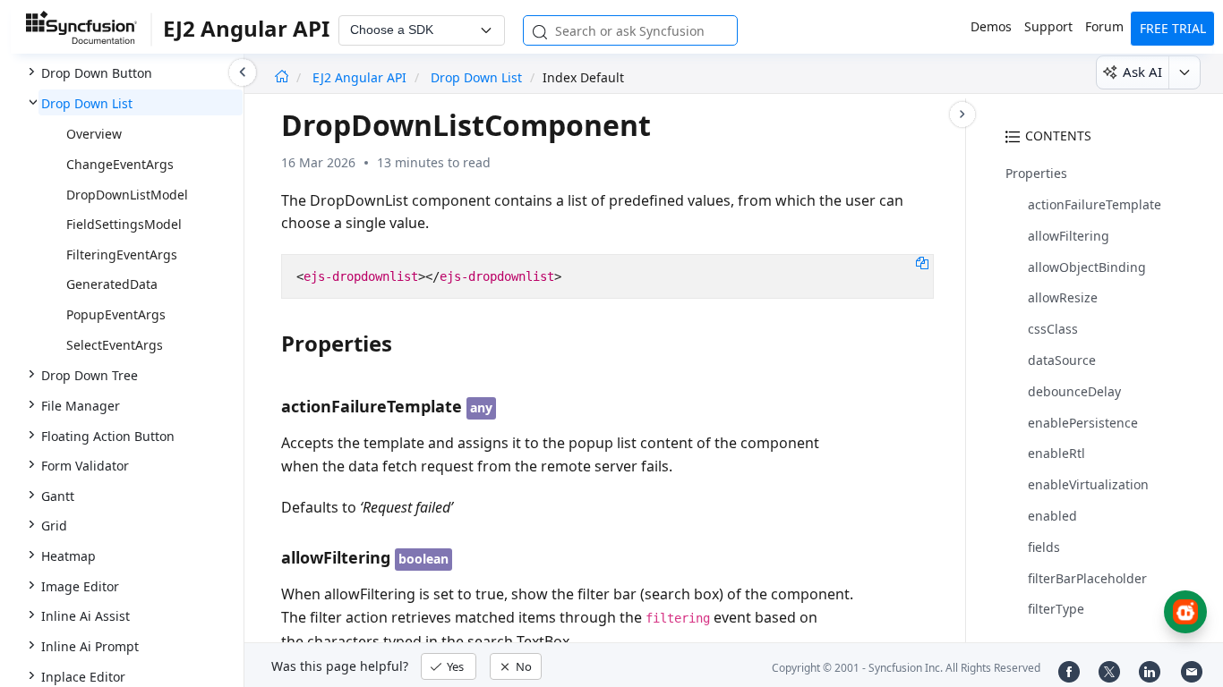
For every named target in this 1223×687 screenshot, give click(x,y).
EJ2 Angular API (361, 77)
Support (1048, 26)
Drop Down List (87, 103)
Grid (54, 525)
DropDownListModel (127, 194)
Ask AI (1142, 72)
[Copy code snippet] (922, 262)
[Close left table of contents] (243, 72)
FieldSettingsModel (124, 224)
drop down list (476, 77)
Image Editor (80, 586)
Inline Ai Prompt (90, 646)
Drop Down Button (96, 72)
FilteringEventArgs (121, 254)
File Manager (80, 405)
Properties (1036, 173)
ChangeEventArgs (120, 164)
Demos (991, 26)
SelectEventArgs (114, 344)
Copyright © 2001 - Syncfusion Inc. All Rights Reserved (906, 667)
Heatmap (68, 555)
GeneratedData (112, 284)
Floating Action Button (108, 436)
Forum (1104, 26)
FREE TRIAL (1173, 28)
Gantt (57, 496)
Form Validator (85, 465)
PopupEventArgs (116, 314)
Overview (94, 133)
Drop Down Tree (89, 375)
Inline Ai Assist (85, 615)
